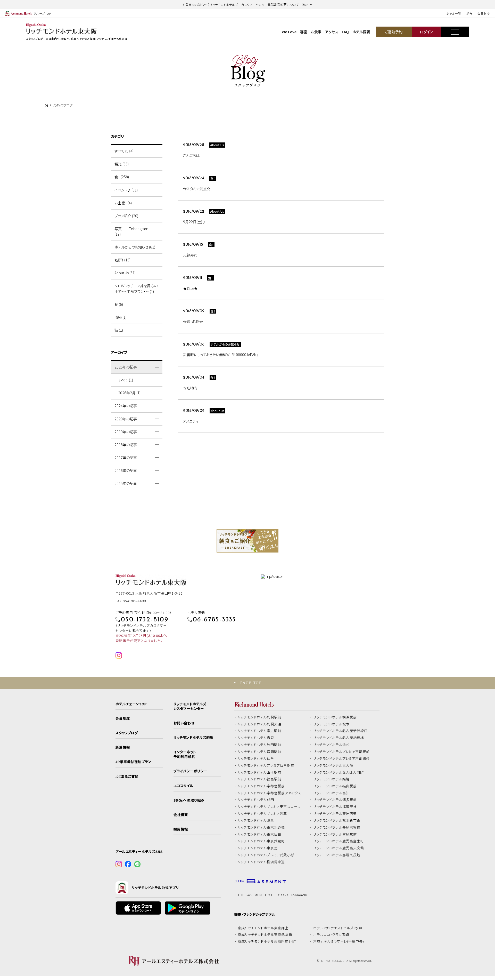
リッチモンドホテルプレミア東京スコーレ (269, 806)
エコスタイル (183, 785)
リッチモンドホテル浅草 (256, 820)
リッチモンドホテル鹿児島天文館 (338, 848)
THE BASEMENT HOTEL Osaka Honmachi (272, 895)
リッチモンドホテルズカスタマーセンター (190, 706)
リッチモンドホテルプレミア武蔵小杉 (266, 855)
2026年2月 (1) (129, 392)
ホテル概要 (361, 31)
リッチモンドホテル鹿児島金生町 (338, 841)
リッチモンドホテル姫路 (331, 779)
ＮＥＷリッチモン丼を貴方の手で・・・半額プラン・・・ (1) (136, 288)
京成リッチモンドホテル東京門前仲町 (267, 941)
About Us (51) (125, 272)
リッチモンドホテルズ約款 (193, 737)
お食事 (316, 31)
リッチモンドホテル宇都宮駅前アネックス (269, 793)
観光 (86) (121, 163)
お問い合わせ (184, 723)
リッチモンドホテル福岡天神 (335, 806)
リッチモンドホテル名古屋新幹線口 (340, 731)
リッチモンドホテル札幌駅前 (260, 717)
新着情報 (123, 747)
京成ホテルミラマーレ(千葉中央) (338, 941)
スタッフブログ (127, 733)
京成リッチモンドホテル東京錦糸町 (265, 934)
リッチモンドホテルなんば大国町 (338, 772)
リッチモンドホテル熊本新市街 (337, 820)
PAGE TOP (250, 683)
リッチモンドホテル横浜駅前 (335, 717)
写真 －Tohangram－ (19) (133, 231)
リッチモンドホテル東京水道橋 (261, 827)
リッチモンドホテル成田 (256, 799)
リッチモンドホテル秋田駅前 (260, 744)
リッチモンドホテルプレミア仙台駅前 (266, 765)
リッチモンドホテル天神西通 (335, 813)
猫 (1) (118, 330)
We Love (289, 31)
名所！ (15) (122, 259)
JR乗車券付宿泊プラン (134, 761)
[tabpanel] (247, 541)
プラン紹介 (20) (126, 215)
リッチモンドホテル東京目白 (260, 834)
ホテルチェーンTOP (131, 704)
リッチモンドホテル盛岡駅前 (260, 751)
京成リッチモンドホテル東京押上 (263, 928)
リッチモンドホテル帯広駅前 (260, 731)
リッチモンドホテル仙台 (256, 758)
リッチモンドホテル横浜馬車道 (261, 862)
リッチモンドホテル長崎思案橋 (337, 827)
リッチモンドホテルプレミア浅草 (262, 813)
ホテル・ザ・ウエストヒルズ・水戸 (338, 928)
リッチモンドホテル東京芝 (258, 848)
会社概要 (181, 814)
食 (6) (118, 304)
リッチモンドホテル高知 (331, 793)
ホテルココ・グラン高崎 (331, 934)
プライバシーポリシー (190, 771)
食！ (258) (121, 176)
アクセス (331, 31)
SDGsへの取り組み (189, 800)
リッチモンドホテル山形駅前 (260, 772)
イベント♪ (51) (126, 190)
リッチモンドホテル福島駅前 (260, 779)
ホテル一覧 (453, 13)
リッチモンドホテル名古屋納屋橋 (338, 737)
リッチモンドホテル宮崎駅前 (335, 834)
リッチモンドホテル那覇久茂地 (337, 855)
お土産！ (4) (123, 202)
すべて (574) (124, 151)
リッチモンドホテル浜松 (331, 744)
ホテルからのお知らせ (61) (134, 247)
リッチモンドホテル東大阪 (333, 765)
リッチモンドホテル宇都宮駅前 (261, 786)
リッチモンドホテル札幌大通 (260, 724)
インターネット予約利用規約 (185, 754)
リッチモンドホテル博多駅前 (335, 799)
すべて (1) (125, 379)
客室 (303, 31)
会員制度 (483, 13)
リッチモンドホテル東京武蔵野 (261, 841)
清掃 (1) (120, 317)
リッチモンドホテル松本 (331, 724)
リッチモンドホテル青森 (256, 737)
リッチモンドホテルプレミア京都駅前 (341, 751)
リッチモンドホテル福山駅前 (335, 786)
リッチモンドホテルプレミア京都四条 (341, 758)
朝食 (469, 13)
